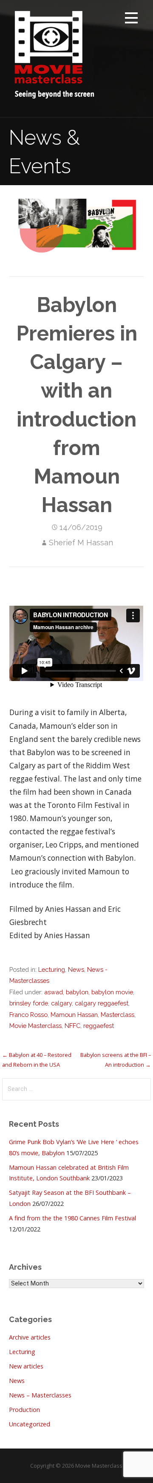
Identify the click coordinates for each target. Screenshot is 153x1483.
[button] (131, 19)
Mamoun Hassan (74, 1014)
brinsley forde (28, 1003)
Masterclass (117, 1014)
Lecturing (51, 969)
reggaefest (98, 1025)
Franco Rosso (28, 1014)
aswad (53, 992)
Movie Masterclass (35, 1025)
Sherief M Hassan (81, 542)
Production (24, 1410)
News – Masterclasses (40, 1395)
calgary (61, 1003)
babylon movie (112, 992)
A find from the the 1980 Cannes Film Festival (72, 1218)
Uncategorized (29, 1424)
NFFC (72, 1025)
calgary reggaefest (101, 1003)
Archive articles (30, 1337)
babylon (77, 992)
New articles (26, 1366)
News (76, 969)
